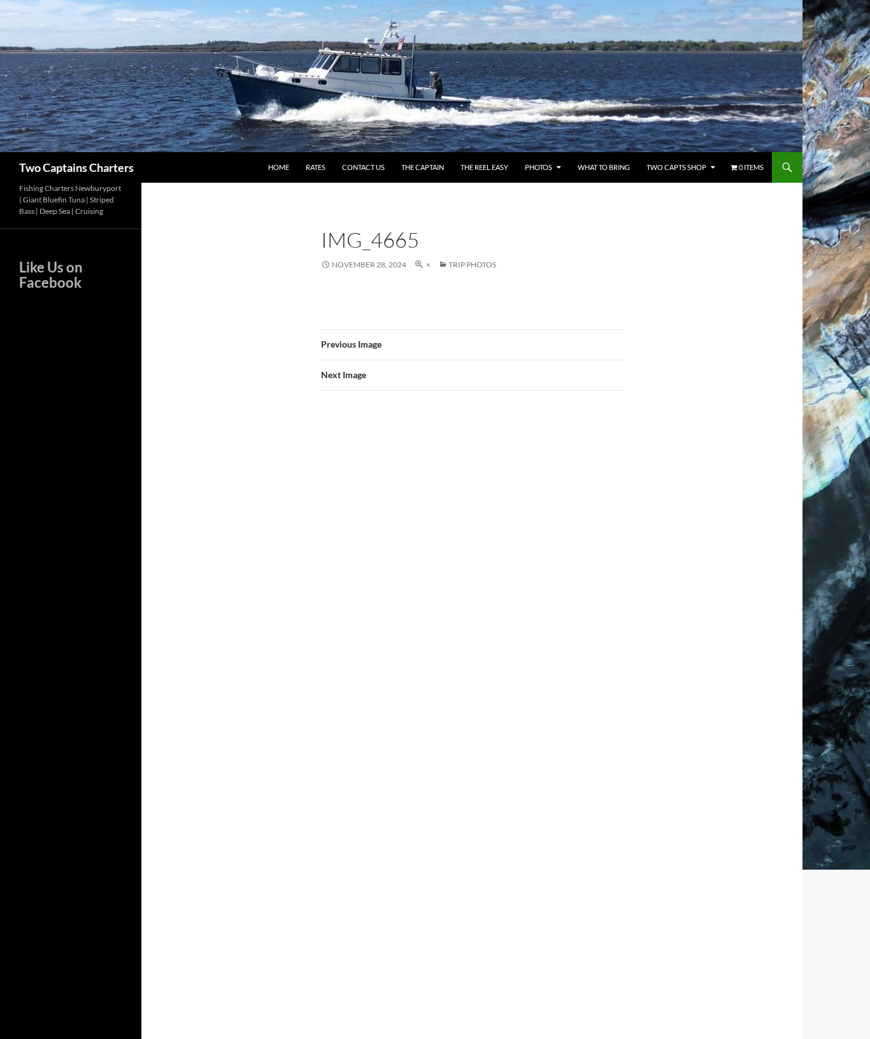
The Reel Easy (484, 167)
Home (278, 167)
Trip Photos (472, 264)
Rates (315, 167)
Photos (538, 167)
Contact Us (363, 167)
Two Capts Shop (676, 167)
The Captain (422, 167)
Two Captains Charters (76, 167)
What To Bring (604, 167)
